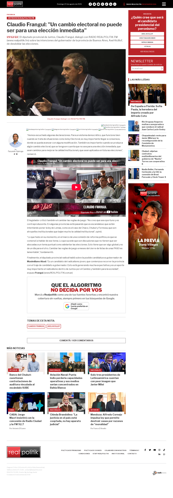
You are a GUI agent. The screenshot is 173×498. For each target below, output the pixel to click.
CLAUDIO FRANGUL (36, 326)
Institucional (118, 454)
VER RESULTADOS (147, 52)
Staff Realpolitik (101, 454)
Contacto (132, 454)
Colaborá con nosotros (115, 450)
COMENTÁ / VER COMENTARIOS (76, 340)
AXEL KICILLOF (54, 326)
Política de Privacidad (71, 450)
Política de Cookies (93, 450)
